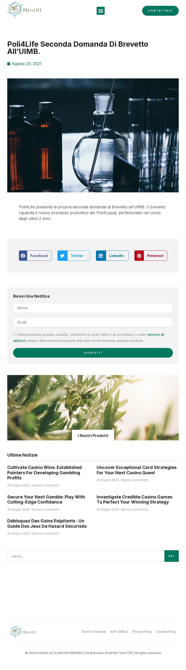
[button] (101, 11)
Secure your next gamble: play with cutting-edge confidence (46, 499)
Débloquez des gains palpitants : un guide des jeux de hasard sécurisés (47, 523)
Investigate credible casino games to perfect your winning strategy (134, 499)
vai (171, 556)
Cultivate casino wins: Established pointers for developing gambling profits (44, 472)
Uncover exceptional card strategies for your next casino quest (137, 470)
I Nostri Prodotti (93, 435)
